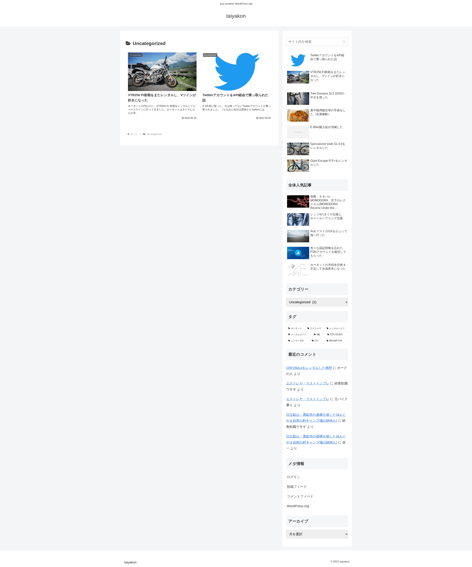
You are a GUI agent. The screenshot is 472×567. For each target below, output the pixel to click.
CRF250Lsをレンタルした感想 (309, 368)
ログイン (293, 477)
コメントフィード (300, 496)
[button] (344, 42)
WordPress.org (298, 506)
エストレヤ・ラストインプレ (307, 383)
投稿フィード (297, 487)
